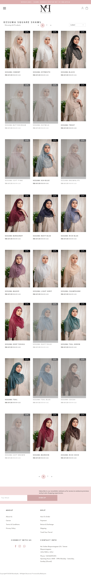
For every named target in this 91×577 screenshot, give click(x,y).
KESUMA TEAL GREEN (70, 344)
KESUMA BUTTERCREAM (15, 125)
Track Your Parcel (46, 532)
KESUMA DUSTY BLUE (42, 344)
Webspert (43, 573)
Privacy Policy (11, 528)
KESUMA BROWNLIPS (70, 180)
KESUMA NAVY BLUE (42, 236)
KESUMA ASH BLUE (41, 180)
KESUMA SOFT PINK (14, 180)
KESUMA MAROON (41, 455)
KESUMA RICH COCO (70, 455)
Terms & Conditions (13, 524)
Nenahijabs (15, 573)
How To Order (45, 516)
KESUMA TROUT (68, 125)
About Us (9, 516)
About (9, 510)
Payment (43, 520)
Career (8, 520)
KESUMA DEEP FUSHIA (15, 344)
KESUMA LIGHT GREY (42, 291)
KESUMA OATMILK (41, 125)
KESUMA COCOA (68, 399)
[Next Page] (51, 25)
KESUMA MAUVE (12, 291)
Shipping (43, 528)
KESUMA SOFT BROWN (15, 455)
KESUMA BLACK (68, 72)
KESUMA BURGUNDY (14, 236)
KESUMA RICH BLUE (69, 236)
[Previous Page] (38, 25)
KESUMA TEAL (11, 399)
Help (43, 510)
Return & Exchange (47, 524)
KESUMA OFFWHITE (41, 72)
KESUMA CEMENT (12, 72)
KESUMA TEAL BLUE (41, 399)
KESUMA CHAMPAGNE (71, 291)
